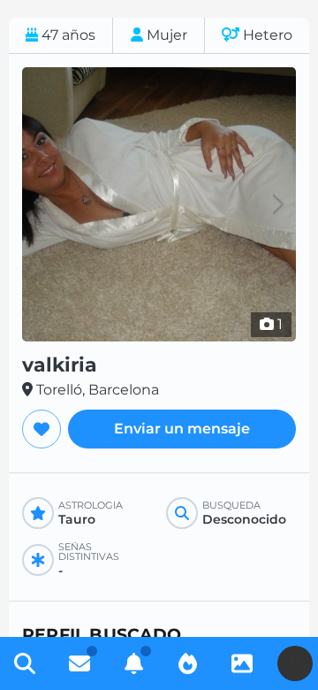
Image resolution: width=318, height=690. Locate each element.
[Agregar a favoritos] (41, 429)
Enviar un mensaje (182, 428)
